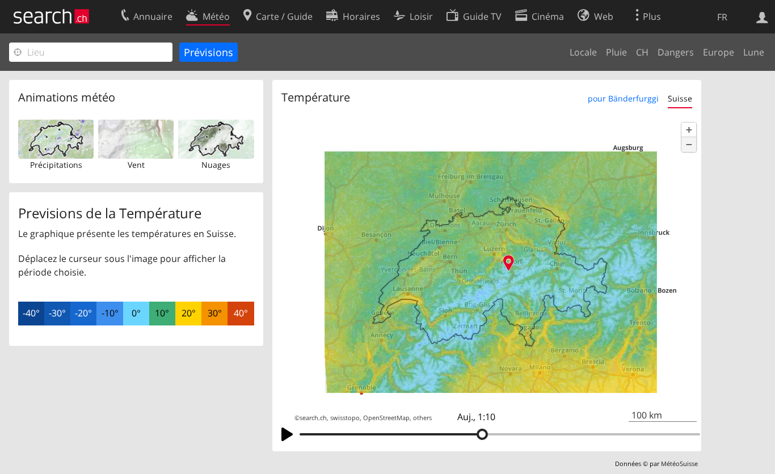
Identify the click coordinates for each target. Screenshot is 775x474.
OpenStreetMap (386, 418)
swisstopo (345, 418)
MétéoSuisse (679, 463)
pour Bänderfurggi (623, 98)
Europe (718, 52)
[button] (688, 129)
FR (722, 17)
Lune (753, 52)
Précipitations (56, 164)
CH (642, 52)
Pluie (616, 52)
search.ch (313, 418)
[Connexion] (762, 16)
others (422, 418)
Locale (583, 52)
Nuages (215, 164)
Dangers (676, 52)
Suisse (680, 98)
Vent (136, 164)
